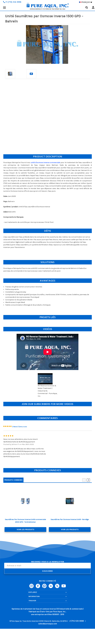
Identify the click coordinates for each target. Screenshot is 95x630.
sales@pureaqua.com (47, 623)
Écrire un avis (22, 427)
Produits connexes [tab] (13, 480)
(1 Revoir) (15, 427)
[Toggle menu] (4, 7)
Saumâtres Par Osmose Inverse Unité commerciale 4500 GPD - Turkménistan (25, 520)
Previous (84, 480)
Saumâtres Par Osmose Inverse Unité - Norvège (70, 519)
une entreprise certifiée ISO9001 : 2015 (47, 614)
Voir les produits (25, 529)
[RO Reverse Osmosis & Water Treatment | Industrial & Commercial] (47, 6)
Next (88, 480)
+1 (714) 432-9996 (13, 2)
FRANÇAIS (87, 2)
